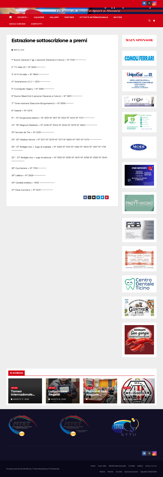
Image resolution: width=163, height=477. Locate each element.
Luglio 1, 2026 (95, 399)
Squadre (39, 17)
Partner (69, 17)
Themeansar (54, 469)
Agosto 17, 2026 (21, 399)
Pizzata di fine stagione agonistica (96, 394)
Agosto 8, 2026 (58, 399)
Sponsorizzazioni (131, 472)
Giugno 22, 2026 (133, 399)
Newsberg (43, 469)
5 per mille (102, 466)
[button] (149, 20)
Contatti (36, 24)
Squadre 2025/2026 (149, 472)
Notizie (118, 17)
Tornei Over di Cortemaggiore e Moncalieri (136, 394)
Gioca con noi (17, 24)
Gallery (54, 17)
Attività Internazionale (94, 17)
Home (93, 466)
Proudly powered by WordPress (19, 469)
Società (22, 17)
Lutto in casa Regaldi (57, 392)
